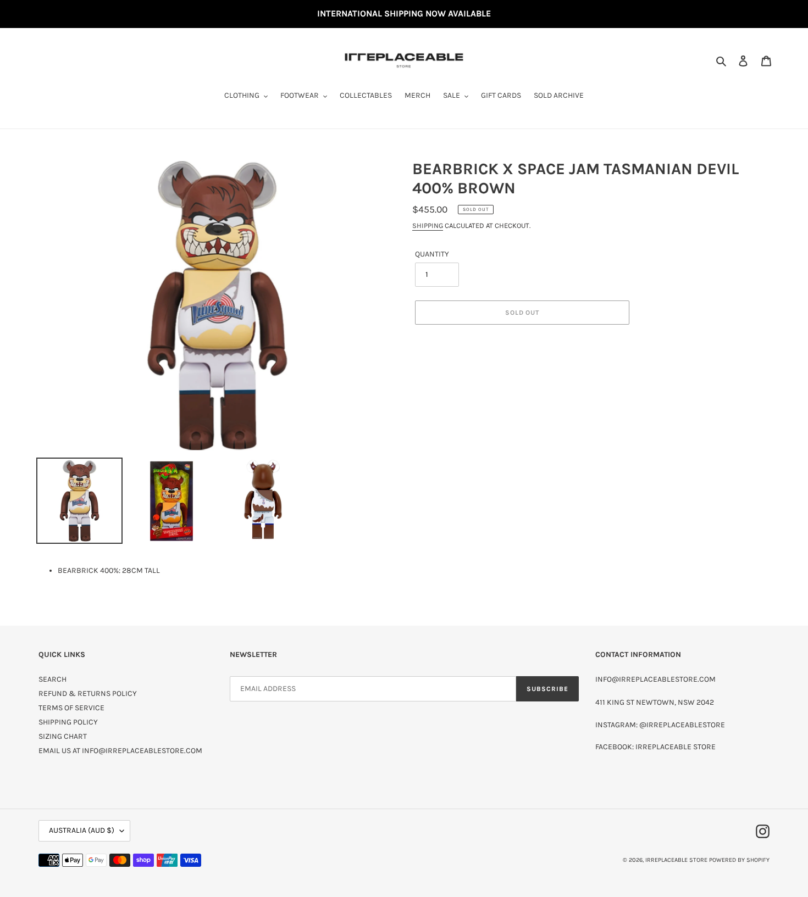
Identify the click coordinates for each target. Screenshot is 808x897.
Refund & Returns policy (87, 693)
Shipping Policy (68, 722)
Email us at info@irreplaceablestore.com (120, 750)
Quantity (432, 254)
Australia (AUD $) (81, 830)
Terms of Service (71, 707)
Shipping (427, 225)
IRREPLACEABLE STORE (676, 859)
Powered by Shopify (739, 859)
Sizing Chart (62, 736)
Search (52, 679)
